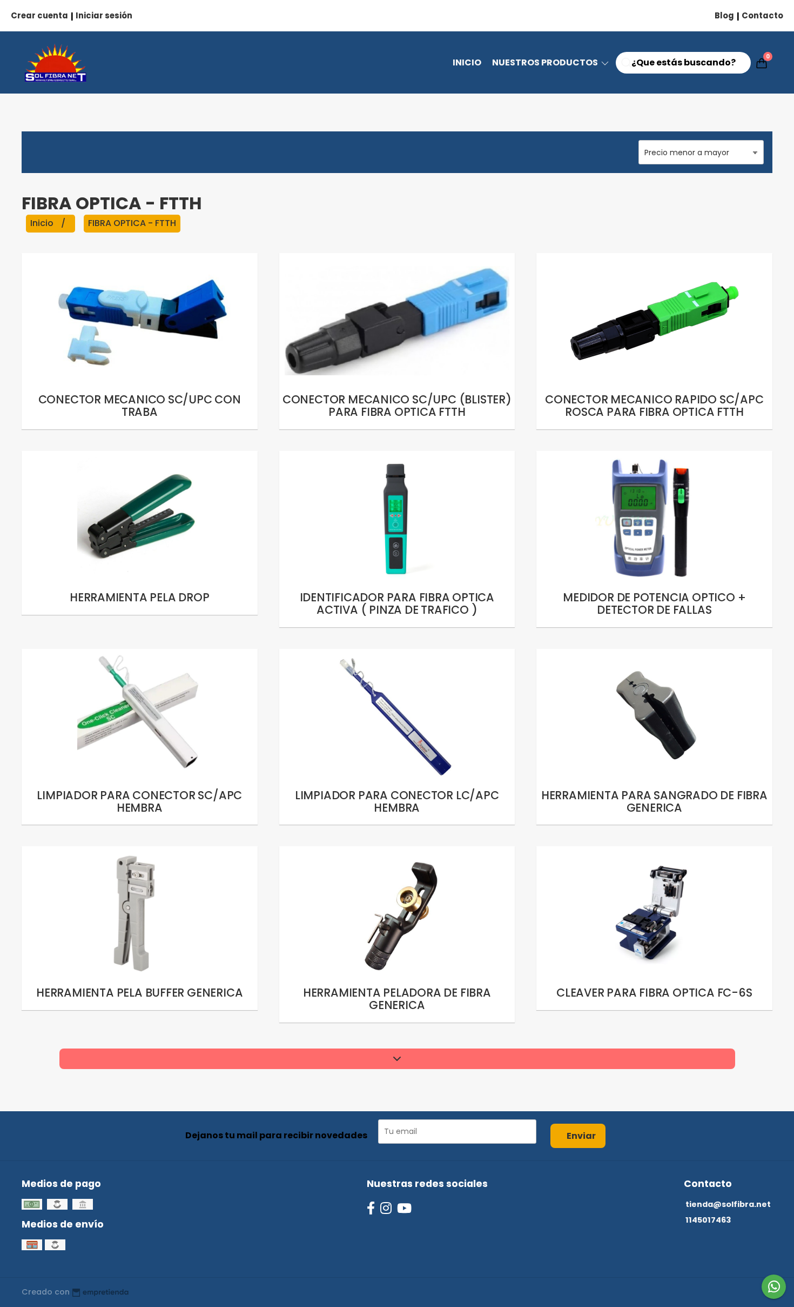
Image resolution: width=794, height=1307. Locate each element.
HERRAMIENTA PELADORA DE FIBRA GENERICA (397, 999)
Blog (724, 15)
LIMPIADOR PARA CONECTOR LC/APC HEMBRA (397, 801)
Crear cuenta (39, 15)
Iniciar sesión (104, 15)
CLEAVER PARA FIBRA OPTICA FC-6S (654, 992)
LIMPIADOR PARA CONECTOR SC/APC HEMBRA (139, 801)
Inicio (467, 62)
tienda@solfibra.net (728, 1204)
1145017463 (708, 1220)
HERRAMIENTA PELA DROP (140, 597)
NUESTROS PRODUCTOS (546, 62)
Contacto (762, 15)
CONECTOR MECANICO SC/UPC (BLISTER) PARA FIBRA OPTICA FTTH (397, 406)
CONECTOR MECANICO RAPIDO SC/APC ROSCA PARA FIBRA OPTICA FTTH (654, 406)
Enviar (581, 1136)
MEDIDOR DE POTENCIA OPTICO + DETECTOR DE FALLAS (654, 603)
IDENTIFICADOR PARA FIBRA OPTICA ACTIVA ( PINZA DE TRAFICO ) (397, 603)
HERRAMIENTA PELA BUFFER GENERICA (139, 992)
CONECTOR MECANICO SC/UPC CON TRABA (139, 406)
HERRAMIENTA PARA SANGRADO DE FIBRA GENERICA (654, 801)
